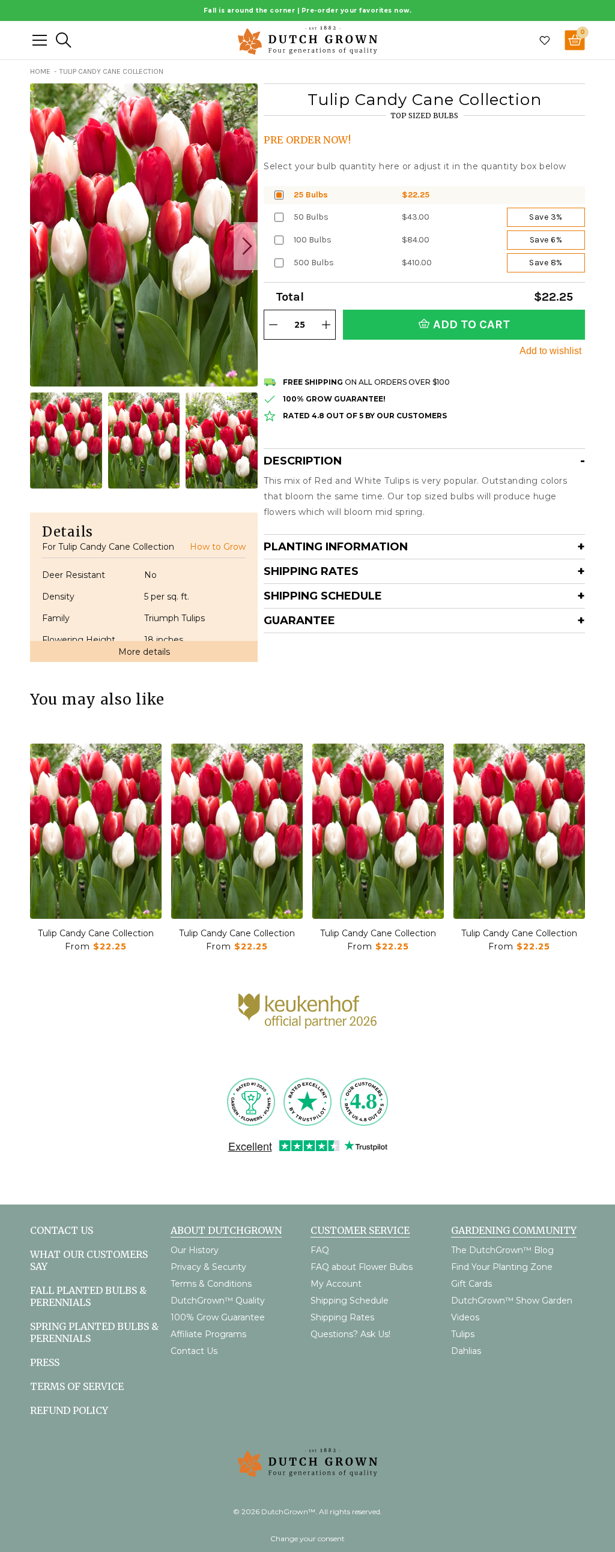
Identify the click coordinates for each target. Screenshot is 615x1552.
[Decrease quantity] (273, 325)
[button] (246, 246)
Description (303, 461)
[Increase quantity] (326, 325)
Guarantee (299, 620)
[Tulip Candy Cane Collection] (96, 831)
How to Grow (218, 546)
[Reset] (39, 40)
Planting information (336, 546)
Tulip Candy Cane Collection (96, 933)
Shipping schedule (323, 596)
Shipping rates (311, 571)
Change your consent (307, 1538)
